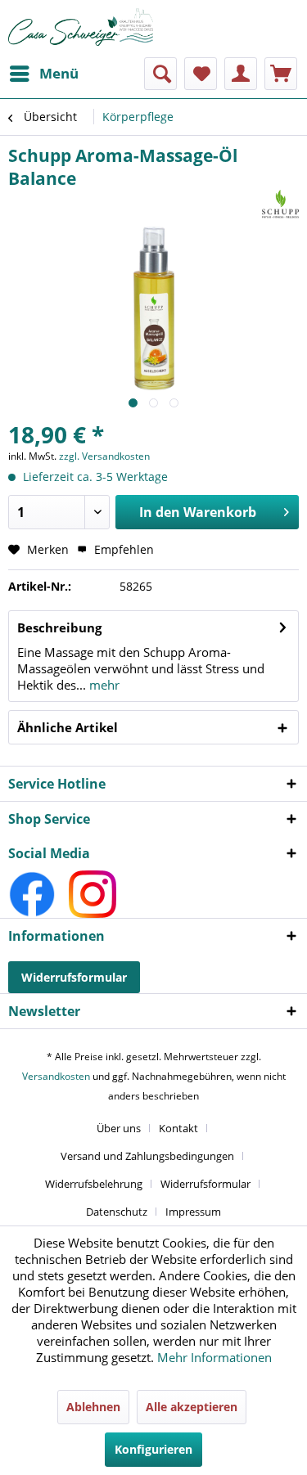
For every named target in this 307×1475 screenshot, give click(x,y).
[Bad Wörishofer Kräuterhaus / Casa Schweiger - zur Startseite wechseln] (81, 27)
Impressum (193, 1211)
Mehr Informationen (214, 1357)
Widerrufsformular (74, 977)
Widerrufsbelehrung (93, 1183)
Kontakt (178, 1128)
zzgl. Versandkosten (104, 456)
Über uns (119, 1128)
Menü (59, 73)
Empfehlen (122, 549)
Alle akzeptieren (191, 1406)
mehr (103, 685)
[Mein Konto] (240, 73)
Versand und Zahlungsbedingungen (147, 1156)
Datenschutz (116, 1211)
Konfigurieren (153, 1449)
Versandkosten (56, 1076)
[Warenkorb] (280, 73)
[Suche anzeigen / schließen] (160, 73)
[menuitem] (43, 73)
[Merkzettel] (200, 73)
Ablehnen (93, 1406)
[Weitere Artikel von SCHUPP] (280, 204)
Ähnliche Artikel (67, 727)
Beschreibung (59, 627)
